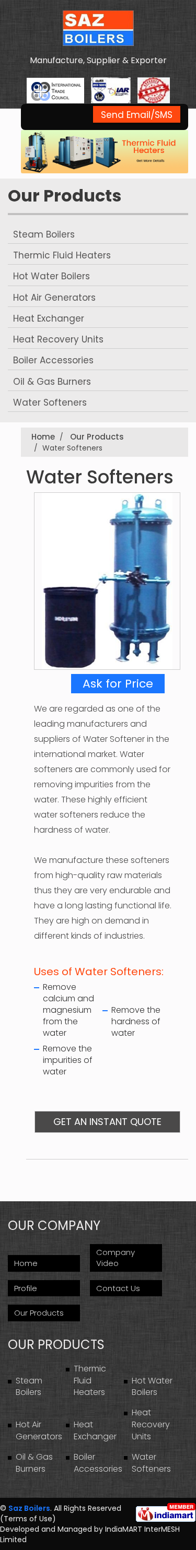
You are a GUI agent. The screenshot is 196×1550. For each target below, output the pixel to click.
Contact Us (118, 1288)
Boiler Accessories (53, 360)
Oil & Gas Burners (52, 381)
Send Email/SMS (136, 115)
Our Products (64, 195)
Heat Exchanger (48, 318)
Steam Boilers (44, 234)
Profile (25, 1288)
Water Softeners (50, 402)
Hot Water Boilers (51, 276)
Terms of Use (28, 1518)
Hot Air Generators (54, 297)
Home (43, 436)
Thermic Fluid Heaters (62, 255)
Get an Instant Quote (107, 1121)
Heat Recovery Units (58, 339)
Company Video (115, 1258)
